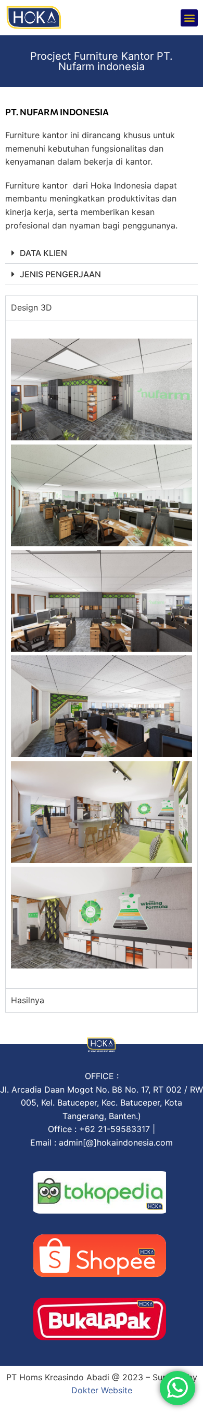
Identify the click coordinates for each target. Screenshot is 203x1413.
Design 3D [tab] (31, 307)
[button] (189, 17)
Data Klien (43, 253)
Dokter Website (101, 1390)
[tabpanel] (101, 654)
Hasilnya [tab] (27, 1000)
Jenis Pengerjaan (60, 274)
